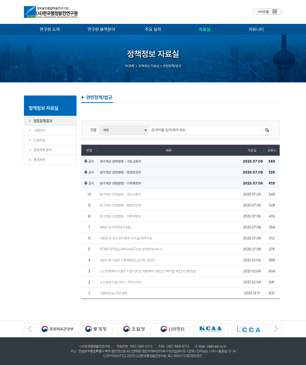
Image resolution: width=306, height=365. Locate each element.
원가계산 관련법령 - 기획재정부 (120, 183)
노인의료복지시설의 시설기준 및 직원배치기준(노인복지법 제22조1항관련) (148, 271)
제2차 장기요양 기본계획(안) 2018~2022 (127, 260)
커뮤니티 (256, 29)
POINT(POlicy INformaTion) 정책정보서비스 (131, 249)
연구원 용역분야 (101, 29)
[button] (276, 329)
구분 (93, 129)
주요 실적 (153, 29)
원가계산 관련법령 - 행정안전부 (120, 172)
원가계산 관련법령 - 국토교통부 (120, 161)
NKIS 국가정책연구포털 (115, 227)
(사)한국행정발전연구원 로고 (50, 12)
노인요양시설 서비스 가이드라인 (121, 282)
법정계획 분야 (43, 150)
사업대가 (39, 130)
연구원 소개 (50, 29)
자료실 (204, 29)
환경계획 (39, 159)
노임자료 (39, 140)
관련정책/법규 (43, 120)
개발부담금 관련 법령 (113, 293)
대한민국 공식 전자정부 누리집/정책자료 (126, 238)
